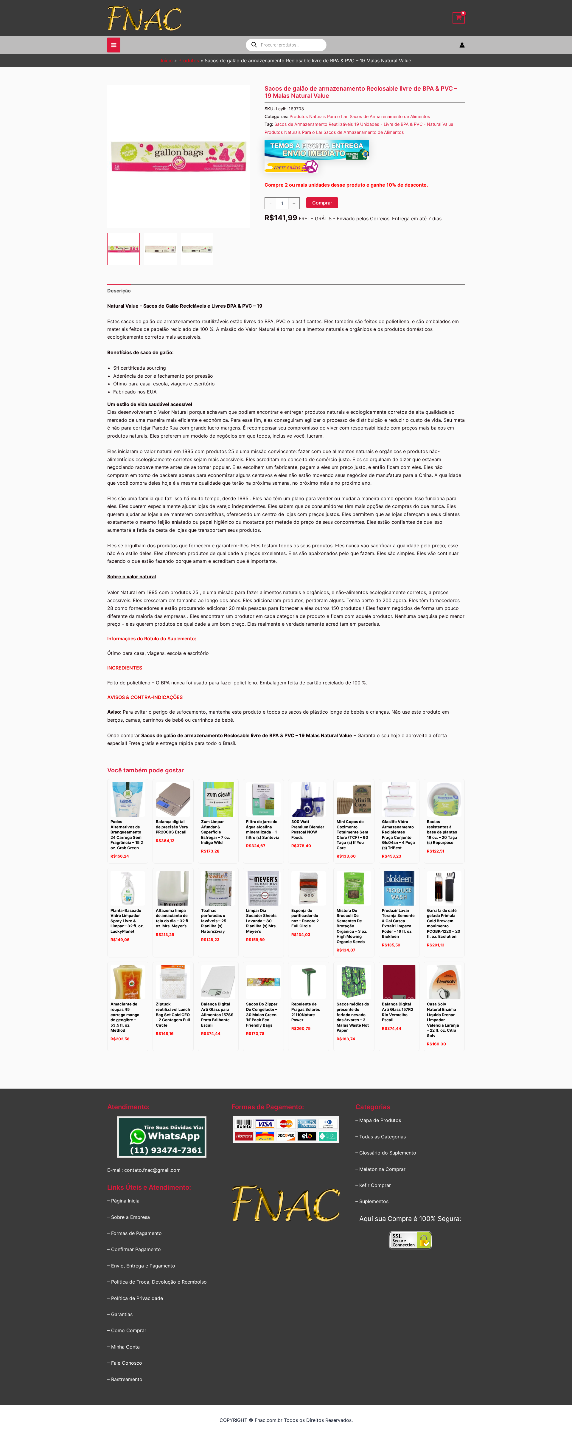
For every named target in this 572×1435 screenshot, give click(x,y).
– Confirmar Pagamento (134, 1249)
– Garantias (120, 1314)
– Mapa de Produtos (378, 1120)
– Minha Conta (123, 1347)
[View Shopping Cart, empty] (459, 18)
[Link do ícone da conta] (462, 45)
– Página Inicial (124, 1201)
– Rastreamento (124, 1379)
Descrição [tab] (119, 291)
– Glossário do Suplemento (385, 1153)
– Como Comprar (126, 1330)
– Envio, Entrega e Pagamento (141, 1266)
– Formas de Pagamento (134, 1233)
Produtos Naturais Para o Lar (318, 116)
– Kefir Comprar (373, 1185)
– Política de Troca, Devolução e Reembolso (157, 1282)
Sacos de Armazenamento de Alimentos (390, 116)
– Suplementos (371, 1201)
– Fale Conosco (124, 1363)
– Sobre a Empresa (128, 1217)
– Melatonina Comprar (380, 1169)
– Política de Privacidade (135, 1298)
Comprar (322, 203)
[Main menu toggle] (113, 45)
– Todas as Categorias (380, 1137)
